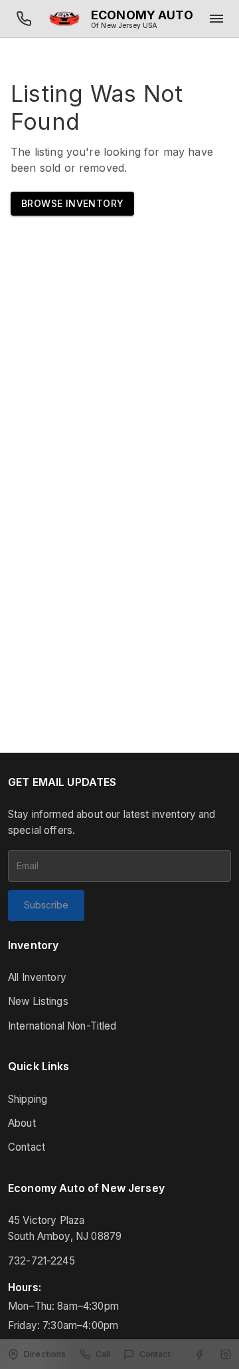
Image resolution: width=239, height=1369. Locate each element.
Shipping (27, 1099)
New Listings (38, 1001)
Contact (26, 1147)
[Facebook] (199, 1354)
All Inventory (37, 977)
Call (103, 1354)
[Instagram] (225, 1354)
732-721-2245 (41, 1261)
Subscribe (46, 904)
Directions (45, 1354)
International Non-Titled (62, 1026)
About (22, 1123)
